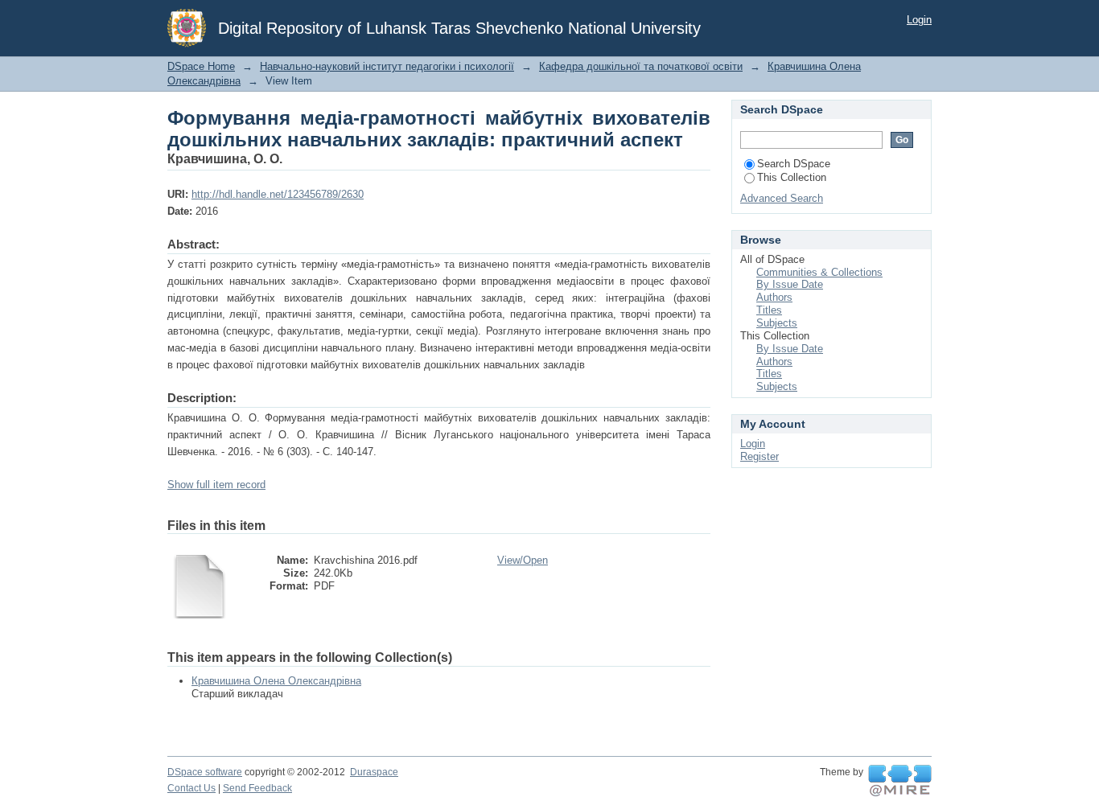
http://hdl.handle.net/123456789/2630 (277, 194)
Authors (774, 297)
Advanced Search (781, 198)
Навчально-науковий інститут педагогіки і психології (387, 66)
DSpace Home (201, 66)
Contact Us (191, 788)
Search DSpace (793, 164)
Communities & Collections (819, 272)
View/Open (522, 560)
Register (759, 456)
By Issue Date (789, 284)
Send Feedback (257, 788)
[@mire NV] (900, 781)
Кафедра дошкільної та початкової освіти (641, 66)
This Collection (791, 177)
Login (919, 20)
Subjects (776, 323)
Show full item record (216, 485)
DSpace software (204, 772)
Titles (769, 310)
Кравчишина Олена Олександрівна (276, 681)
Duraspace (374, 772)
